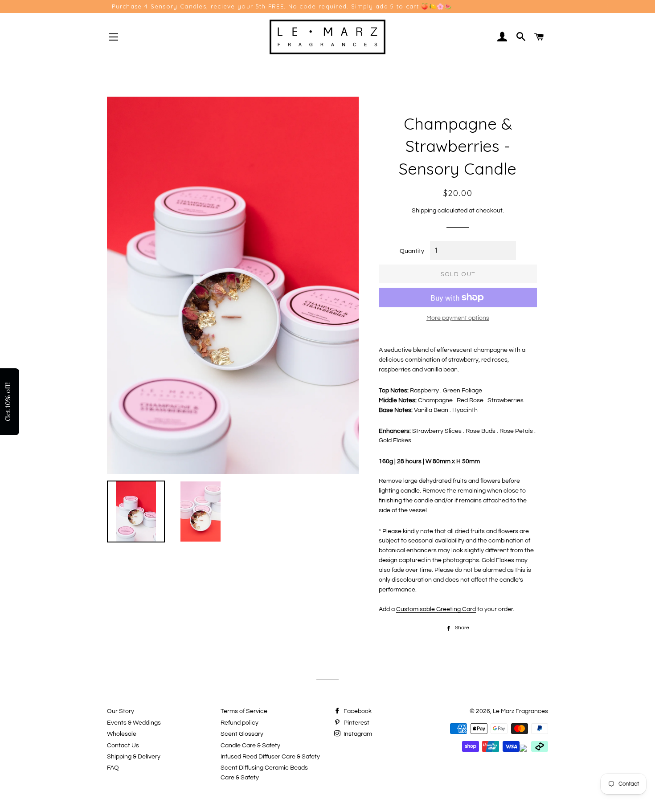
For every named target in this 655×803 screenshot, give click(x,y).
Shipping (424, 211)
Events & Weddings (134, 723)
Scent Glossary (242, 734)
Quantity (412, 251)
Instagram (357, 734)
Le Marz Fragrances (520, 711)
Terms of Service (244, 711)
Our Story (120, 711)
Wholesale (121, 734)
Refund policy (239, 723)
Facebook (357, 711)
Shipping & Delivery (133, 757)
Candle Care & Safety (250, 745)
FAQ (113, 768)
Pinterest (355, 723)
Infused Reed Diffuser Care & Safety (270, 757)
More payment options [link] (457, 318)
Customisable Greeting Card (436, 609)
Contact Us (123, 745)
